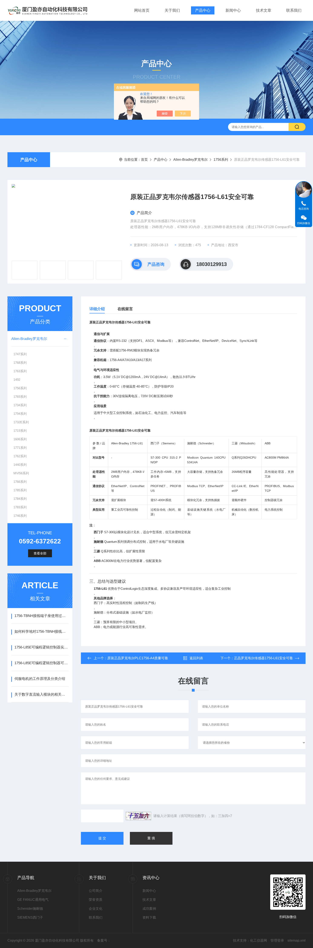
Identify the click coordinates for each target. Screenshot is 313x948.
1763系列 (20, 371)
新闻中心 (233, 10)
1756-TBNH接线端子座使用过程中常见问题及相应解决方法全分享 (41, 616)
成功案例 (149, 908)
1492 (16, 379)
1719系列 (20, 430)
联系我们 (294, 10)
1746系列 (20, 515)
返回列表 (196, 658)
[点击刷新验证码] (138, 816)
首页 (144, 159)
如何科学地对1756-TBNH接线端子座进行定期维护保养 (41, 632)
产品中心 (202, 10)
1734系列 (20, 405)
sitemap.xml (296, 940)
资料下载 (149, 917)
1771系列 (20, 447)
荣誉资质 (95, 899)
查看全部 (40, 553)
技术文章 (263, 10)
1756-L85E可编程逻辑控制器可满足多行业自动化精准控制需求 (41, 663)
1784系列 (20, 498)
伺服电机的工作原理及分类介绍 (39, 679)
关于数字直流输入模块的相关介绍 (41, 694)
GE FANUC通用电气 (33, 899)
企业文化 (95, 908)
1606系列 (20, 439)
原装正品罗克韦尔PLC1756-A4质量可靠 (137, 658)
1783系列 (20, 507)
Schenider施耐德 (30, 908)
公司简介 (95, 891)
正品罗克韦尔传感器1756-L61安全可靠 (263, 658)
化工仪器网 (258, 940)
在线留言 (125, 309)
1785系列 (20, 490)
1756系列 (221, 159)
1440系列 (20, 464)
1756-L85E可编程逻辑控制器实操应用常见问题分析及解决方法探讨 (41, 647)
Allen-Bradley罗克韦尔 (190, 159)
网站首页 (141, 10)
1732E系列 (21, 422)
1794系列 (20, 413)
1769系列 (20, 396)
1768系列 (20, 362)
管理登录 (277, 940)
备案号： (104, 940)
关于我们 (172, 10)
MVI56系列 (21, 473)
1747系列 (20, 354)
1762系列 (20, 456)
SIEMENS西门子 (30, 917)
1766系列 (20, 481)
